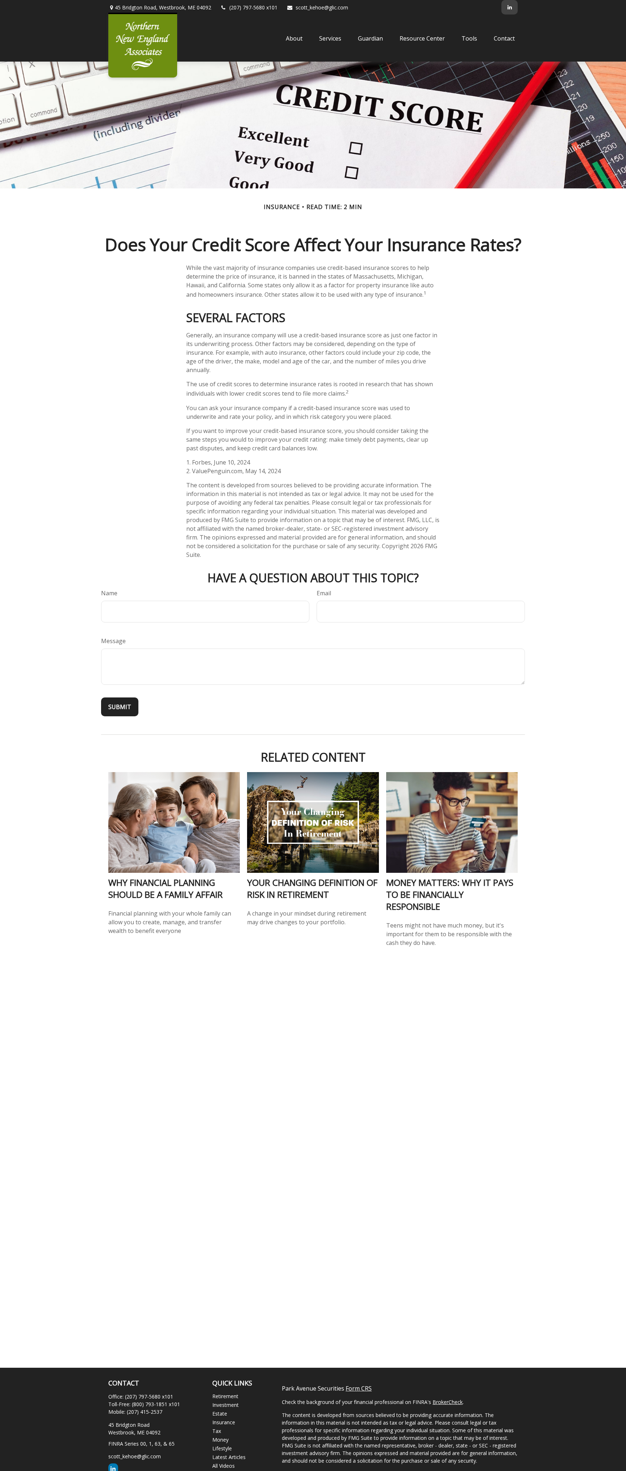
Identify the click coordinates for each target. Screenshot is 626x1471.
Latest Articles (229, 1457)
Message (113, 641)
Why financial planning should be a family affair (165, 888)
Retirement (225, 1396)
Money (220, 1439)
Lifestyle (222, 1448)
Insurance (223, 1422)
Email (324, 593)
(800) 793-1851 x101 (156, 1404)
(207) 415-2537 (144, 1411)
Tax (216, 1431)
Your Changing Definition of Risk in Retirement (312, 888)
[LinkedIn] (509, 7)
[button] (294, 38)
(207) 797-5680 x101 (253, 7)
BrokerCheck (448, 1402)
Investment (225, 1404)
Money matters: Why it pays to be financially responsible (449, 894)
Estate (219, 1413)
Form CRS (359, 1388)
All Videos (223, 1465)
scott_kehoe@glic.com (322, 7)
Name (109, 593)
